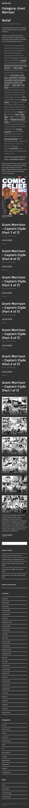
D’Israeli (15, 82)
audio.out (6, 3)
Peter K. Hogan (18, 68)
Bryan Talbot (16, 85)
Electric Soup (6, 729)
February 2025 (6, 610)
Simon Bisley (8, 80)
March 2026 (5, 602)
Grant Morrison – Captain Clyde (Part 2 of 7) (14, 360)
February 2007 (6, 712)
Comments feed (6, 793)
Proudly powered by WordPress (9, 803)
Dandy (22, 114)
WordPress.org (6, 797)
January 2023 (6, 630)
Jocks (3, 745)
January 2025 (6, 614)
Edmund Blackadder (11, 139)
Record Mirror (6, 760)
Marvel (21, 112)
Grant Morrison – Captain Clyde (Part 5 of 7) (14, 281)
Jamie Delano (15, 75)
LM (3, 748)
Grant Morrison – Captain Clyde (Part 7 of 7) (14, 228)
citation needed (14, 148)
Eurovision (5, 737)
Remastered (5, 764)
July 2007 (5, 708)
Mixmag (4, 756)
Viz (12, 117)
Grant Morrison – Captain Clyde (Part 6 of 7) (14, 255)
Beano (17, 114)
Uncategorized (6, 772)
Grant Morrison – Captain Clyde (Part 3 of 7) (14, 334)
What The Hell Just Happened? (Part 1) (13, 559)
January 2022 (6, 646)
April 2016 (5, 693)
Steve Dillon (8, 82)
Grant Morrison (16, 24)
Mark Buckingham (19, 80)
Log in (4, 785)
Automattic (4, 805)
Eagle (6, 117)
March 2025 (5, 606)
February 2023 (6, 626)
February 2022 (6, 642)
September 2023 (7, 622)
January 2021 (5, 665)
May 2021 (4, 657)
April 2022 (5, 638)
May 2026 (5, 598)
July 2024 (5, 618)
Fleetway (23, 60)
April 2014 (5, 700)
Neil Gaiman (8, 65)
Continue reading (7, 215)
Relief (6, 20)
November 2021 (6, 653)
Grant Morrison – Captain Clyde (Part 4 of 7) (14, 307)
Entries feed (5, 789)
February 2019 (6, 681)
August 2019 (5, 673)
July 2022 (5, 634)
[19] (24, 96)
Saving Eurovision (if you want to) (12, 555)
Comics (4, 24)
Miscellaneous (6, 752)
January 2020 (6, 669)
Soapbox (4, 768)
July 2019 (4, 677)
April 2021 (5, 661)
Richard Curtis (17, 65)
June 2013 (5, 704)
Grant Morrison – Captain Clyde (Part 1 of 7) (14, 386)
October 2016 (6, 689)
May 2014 (4, 697)
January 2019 (5, 685)
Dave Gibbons (13, 77)
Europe (9, 24)
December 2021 (6, 649)
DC (5, 114)
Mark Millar (22, 77)
